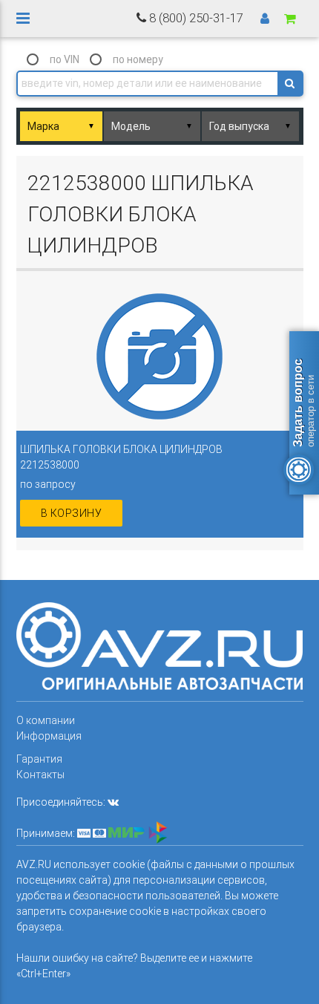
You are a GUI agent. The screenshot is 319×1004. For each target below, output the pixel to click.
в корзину (71, 513)
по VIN (64, 59)
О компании (45, 720)
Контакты (40, 774)
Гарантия (39, 759)
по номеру (138, 59)
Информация (49, 736)
